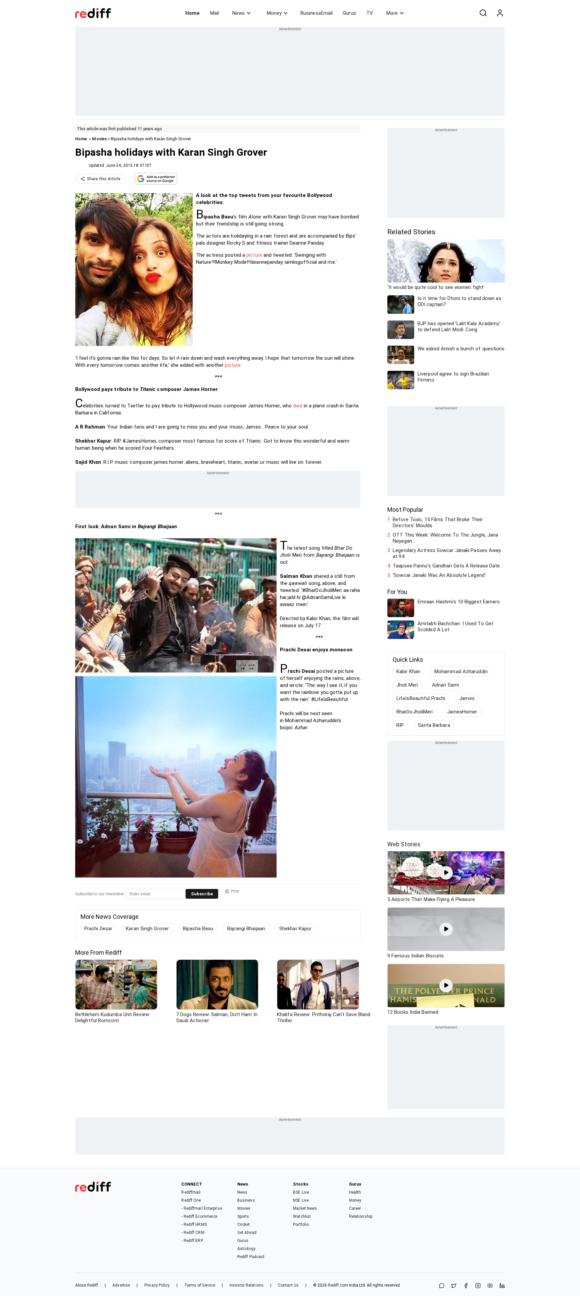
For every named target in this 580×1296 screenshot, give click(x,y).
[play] (446, 873)
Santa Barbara (434, 725)
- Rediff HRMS (193, 1224)
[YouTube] (490, 1286)
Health (355, 1192)
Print (235, 891)
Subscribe (202, 893)
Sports (243, 1216)
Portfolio (301, 1224)
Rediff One (191, 1200)
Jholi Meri (407, 685)
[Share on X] (453, 1286)
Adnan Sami (445, 685)
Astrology (246, 1248)
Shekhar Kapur (295, 929)
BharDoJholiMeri (414, 712)
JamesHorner (462, 712)
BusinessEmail (316, 13)
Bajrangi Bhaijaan (246, 929)
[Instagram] (478, 1286)
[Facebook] (466, 1286)
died (297, 406)
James (467, 698)
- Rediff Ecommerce (199, 1216)
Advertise (121, 1285)
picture (254, 255)
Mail (214, 13)
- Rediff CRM (192, 1232)
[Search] (483, 13)
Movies (99, 138)
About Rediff (86, 1285)
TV (369, 13)
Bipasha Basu (198, 929)
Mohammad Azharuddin (461, 671)
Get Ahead (246, 1232)
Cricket (243, 1224)
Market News (305, 1208)
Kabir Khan (408, 671)
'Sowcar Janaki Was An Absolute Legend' (439, 575)
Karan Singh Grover (147, 929)
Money (274, 13)
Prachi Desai (98, 929)
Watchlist (302, 1216)
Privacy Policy (157, 1285)
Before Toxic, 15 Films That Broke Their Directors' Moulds (438, 522)
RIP (400, 725)
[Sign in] (500, 13)
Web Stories (404, 844)
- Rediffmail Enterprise (201, 1208)
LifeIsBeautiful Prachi (420, 698)
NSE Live (301, 1200)
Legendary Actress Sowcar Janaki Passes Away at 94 (447, 553)
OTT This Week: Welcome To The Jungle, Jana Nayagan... (445, 538)
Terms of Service (199, 1285)
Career (355, 1208)
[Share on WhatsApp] (441, 1286)
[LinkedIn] (502, 1286)
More (392, 13)
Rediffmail (190, 1192)
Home (192, 13)
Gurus (349, 13)
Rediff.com (338, 1285)
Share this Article (103, 179)
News (238, 13)
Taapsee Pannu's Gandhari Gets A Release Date (446, 566)
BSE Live (301, 1192)
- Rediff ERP (192, 1240)
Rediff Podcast (250, 1256)
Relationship (360, 1216)
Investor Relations (246, 1285)
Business (246, 1200)
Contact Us (288, 1285)
